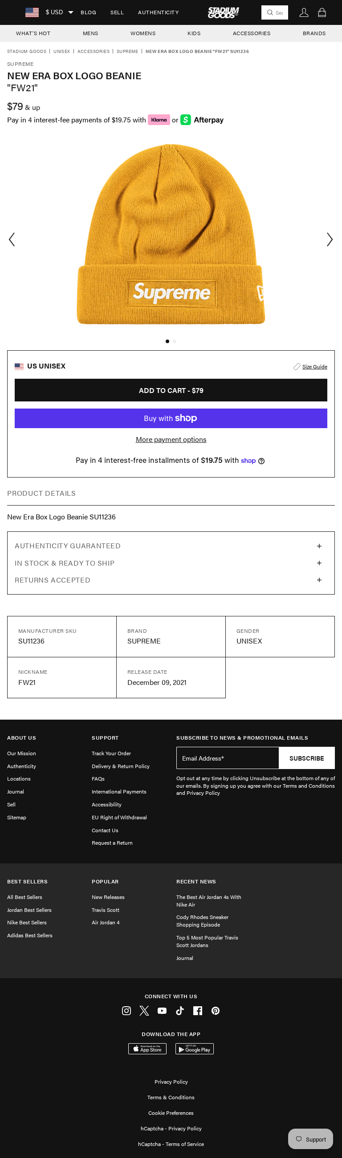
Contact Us (105, 830)
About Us (21, 737)
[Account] (304, 12)
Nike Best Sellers (27, 922)
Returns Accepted (52, 580)
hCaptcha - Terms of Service (171, 1144)
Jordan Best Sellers (29, 910)
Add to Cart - (171, 390)
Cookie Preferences (171, 1113)
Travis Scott (105, 910)
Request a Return (112, 842)
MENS (90, 33)
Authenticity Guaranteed (68, 545)
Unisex (61, 51)
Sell (117, 12)
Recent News (196, 881)
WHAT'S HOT (33, 33)
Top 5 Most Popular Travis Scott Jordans (207, 941)
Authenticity (158, 12)
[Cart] (322, 12)
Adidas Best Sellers (30, 935)
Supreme (127, 51)
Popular (105, 881)
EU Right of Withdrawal (119, 817)
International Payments (119, 791)
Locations (19, 778)
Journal (15, 791)
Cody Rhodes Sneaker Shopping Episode (202, 920)
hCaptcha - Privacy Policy (171, 1128)
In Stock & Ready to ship (64, 563)
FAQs (98, 778)
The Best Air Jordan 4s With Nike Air (208, 900)
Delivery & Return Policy (121, 766)
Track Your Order (111, 753)
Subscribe (306, 757)
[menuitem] (88, 12)
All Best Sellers (24, 897)
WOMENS (142, 33)
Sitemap (16, 817)
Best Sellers (27, 881)
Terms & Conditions (171, 1097)
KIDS (193, 33)
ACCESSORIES (252, 33)
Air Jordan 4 (105, 922)
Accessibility (107, 804)
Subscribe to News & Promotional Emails (242, 737)
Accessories (93, 51)
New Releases (108, 897)
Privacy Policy (171, 1081)
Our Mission (21, 753)
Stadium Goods (26, 51)
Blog (88, 12)
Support (105, 737)
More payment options (171, 439)
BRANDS (314, 33)
